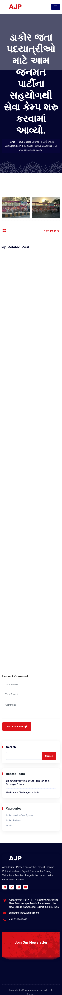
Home (11, 142)
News (9, 825)
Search (11, 747)
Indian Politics (13, 820)
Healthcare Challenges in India (22, 792)
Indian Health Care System (20, 815)
